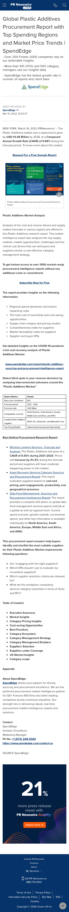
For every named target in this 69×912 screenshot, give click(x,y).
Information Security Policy (23, 897)
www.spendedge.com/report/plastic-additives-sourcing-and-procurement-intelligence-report (34, 366)
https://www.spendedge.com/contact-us (28, 743)
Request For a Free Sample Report (34, 155)
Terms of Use (24, 892)
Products (34, 863)
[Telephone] (55, 5)
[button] (34, 87)
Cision (40, 906)
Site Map (46, 897)
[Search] (64, 5)
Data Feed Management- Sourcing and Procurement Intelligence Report (33, 496)
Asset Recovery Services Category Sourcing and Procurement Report (37, 474)
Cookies (34, 901)
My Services (33, 871)
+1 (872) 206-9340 (24, 739)
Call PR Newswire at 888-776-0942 (35, 880)
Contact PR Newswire (34, 859)
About (34, 867)
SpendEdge (10, 683)
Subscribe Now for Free (34, 283)
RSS (58, 897)
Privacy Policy (43, 892)
